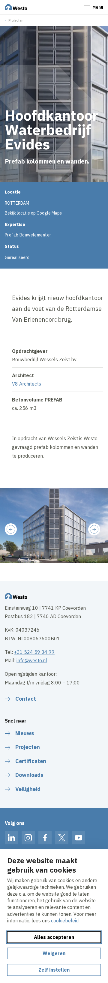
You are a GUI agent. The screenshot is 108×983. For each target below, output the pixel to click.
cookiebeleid (65, 921)
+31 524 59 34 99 (34, 652)
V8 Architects (26, 384)
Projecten (15, 20)
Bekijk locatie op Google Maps (33, 213)
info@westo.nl (31, 660)
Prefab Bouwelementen (28, 235)
